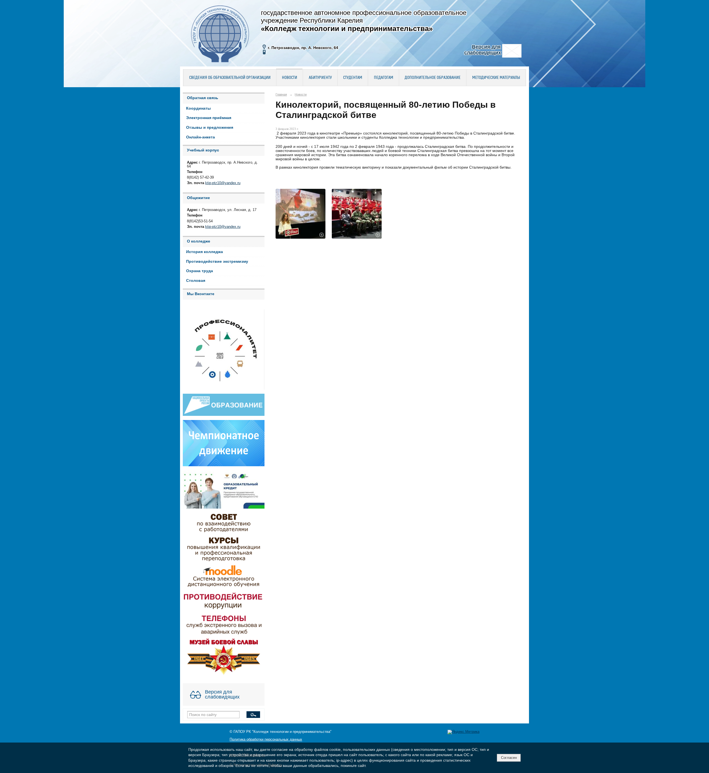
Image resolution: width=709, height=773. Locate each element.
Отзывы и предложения (209, 127)
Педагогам (383, 78)
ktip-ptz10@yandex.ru (222, 183)
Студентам (352, 78)
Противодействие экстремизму (217, 261)
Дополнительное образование (433, 78)
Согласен (509, 758)
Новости (289, 78)
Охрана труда (199, 271)
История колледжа (204, 252)
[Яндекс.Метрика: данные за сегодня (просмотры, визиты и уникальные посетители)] (463, 732)
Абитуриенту (320, 78)
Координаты (198, 108)
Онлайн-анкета (200, 137)
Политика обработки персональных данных (266, 739)
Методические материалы (496, 78)
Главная (281, 94)
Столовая (195, 281)
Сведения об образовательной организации (230, 78)
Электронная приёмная (208, 118)
